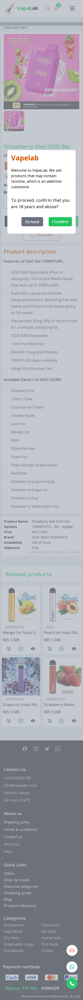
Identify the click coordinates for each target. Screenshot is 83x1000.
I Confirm (60, 221)
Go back (32, 221)
